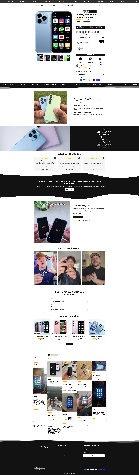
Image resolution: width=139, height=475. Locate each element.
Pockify (67, 473)
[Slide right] (72, 57)
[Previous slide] (35, 268)
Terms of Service (62, 455)
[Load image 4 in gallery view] (60, 58)
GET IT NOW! (69, 189)
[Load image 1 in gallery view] (40, 58)
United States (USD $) (39, 469)
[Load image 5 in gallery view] (67, 58)
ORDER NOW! (78, 217)
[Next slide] (103, 268)
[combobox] (81, 47)
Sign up (94, 455)
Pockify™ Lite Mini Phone (42, 336)
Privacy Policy (61, 452)
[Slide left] (35, 57)
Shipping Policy (61, 453)
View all (69, 344)
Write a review (99, 355)
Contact (60, 448)
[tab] (89, 68)
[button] (99, 5)
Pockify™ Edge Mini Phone (78, 336)
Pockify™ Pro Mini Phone (96, 336)
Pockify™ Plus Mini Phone (60, 336)
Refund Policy (61, 450)
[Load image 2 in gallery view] (47, 58)
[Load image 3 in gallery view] (53, 58)
